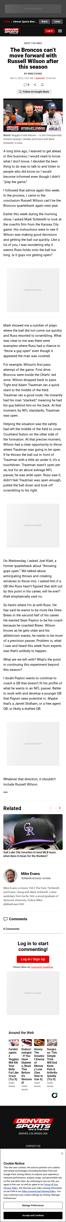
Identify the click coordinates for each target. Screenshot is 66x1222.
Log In (49, 31)
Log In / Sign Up (33, 959)
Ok (62, 1153)
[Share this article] (34, 85)
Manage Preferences (33, 1205)
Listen (57, 21)
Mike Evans (30, 874)
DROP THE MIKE (33, 43)
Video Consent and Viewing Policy (38, 1191)
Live (7, 21)
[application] (33, 115)
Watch (45, 21)
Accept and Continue (33, 1215)
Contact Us (33, 1146)
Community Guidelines (42, 967)
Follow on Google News (36, 91)
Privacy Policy (11, 1188)
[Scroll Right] (59, 808)
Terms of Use (51, 1184)
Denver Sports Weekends (25, 21)
